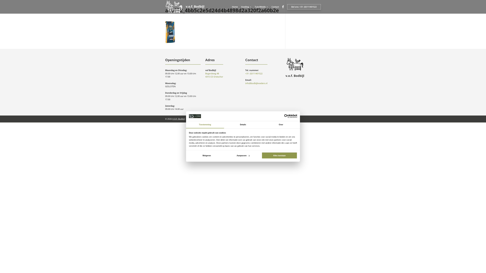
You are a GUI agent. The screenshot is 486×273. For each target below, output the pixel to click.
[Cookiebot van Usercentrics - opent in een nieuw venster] (286, 116)
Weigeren (206, 155)
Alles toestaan (279, 155)
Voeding (245, 7)
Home (235, 7)
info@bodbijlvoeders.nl (256, 83)
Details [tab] (243, 124)
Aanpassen (242, 155)
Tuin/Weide (260, 7)
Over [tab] (281, 124)
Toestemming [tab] (205, 124)
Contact (275, 7)
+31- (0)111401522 (253, 73)
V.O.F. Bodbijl (178, 119)
